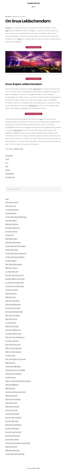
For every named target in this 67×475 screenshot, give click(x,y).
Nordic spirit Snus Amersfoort (15, 392)
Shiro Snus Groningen (12, 315)
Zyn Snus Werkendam (12, 436)
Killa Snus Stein (10, 363)
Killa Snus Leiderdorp (12, 450)
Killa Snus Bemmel (11, 446)
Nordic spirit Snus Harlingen (15, 257)
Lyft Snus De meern (11, 202)
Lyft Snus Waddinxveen (13, 330)
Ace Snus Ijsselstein (11, 209)
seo (6, 162)
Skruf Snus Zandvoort (12, 228)
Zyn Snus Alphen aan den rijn (15, 279)
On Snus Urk (9, 235)
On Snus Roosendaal (12, 414)
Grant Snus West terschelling (15, 370)
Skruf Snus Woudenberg (13, 425)
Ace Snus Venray (10, 322)
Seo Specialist (31, 468)
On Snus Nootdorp (11, 290)
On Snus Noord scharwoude (14, 286)
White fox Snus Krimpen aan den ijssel (18, 381)
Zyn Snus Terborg (11, 231)
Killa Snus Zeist (10, 388)
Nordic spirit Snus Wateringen (15, 246)
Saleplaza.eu (33, 3)
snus (41, 119)
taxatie (7, 170)
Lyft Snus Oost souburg (13, 374)
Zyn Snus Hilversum (11, 421)
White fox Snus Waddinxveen (14, 337)
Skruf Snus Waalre (11, 239)
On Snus (8, 28)
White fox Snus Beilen (12, 301)
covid (7, 159)
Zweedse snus (18, 149)
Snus (6, 30)
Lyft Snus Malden (11, 220)
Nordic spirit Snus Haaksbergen (16, 217)
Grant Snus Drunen (11, 250)
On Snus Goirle (10, 355)
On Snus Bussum (10, 213)
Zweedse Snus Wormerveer (14, 275)
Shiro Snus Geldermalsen (13, 264)
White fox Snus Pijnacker (13, 348)
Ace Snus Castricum (12, 341)
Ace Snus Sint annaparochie (14, 282)
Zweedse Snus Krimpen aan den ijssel (17, 443)
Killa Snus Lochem (11, 268)
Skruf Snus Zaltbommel (13, 304)
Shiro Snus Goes (10, 206)
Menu (33, 7)
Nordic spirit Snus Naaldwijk (14, 454)
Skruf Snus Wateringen (13, 242)
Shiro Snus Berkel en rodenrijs (15, 359)
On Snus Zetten (10, 377)
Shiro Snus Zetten (11, 319)
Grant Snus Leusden (12, 439)
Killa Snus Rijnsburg (11, 384)
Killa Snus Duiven (10, 293)
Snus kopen (37, 89)
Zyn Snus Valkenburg (12, 428)
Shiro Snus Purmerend (12, 344)
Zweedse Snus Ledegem (13, 417)
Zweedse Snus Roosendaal (14, 312)
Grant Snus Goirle (11, 403)
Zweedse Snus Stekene (12, 308)
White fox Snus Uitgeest (13, 352)
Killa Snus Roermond (12, 406)
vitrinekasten (9, 173)
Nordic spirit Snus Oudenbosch (15, 253)
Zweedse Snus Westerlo (13, 432)
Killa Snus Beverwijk (11, 326)
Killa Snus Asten (10, 297)
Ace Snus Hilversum (11, 271)
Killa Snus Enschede (11, 224)
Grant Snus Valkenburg (13, 366)
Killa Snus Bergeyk (11, 395)
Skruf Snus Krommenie (13, 399)
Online (38, 468)
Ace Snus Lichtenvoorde (13, 333)
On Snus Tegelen (10, 260)
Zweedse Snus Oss (11, 410)
